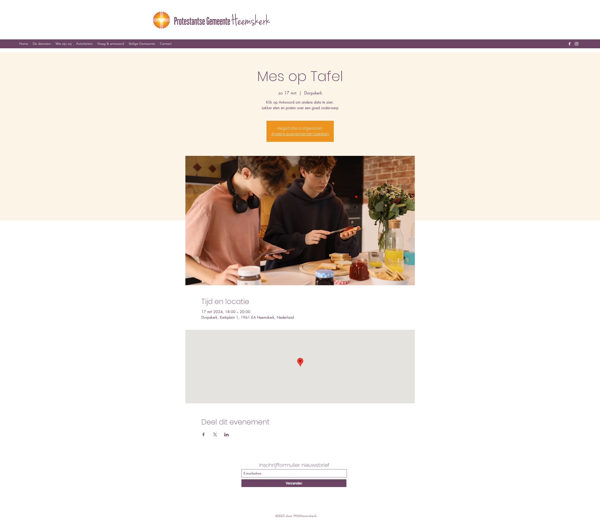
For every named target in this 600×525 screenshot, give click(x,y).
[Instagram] (576, 43)
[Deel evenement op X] (215, 434)
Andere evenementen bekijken (300, 134)
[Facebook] (569, 43)
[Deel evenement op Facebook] (203, 434)
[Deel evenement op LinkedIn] (226, 434)
